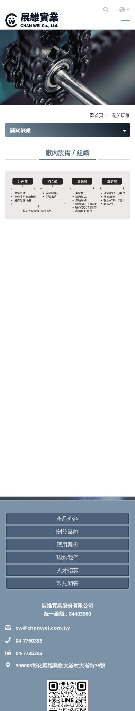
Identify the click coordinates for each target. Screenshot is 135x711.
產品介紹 (67, 519)
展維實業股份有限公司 (47, 20)
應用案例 (67, 544)
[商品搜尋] (106, 10)
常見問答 (67, 583)
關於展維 (67, 531)
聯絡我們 (67, 557)
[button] (9, 74)
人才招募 (67, 570)
